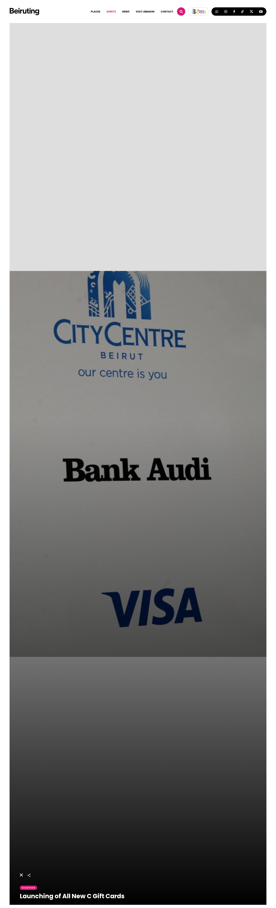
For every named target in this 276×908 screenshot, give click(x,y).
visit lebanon (145, 11)
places (95, 11)
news (126, 11)
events (111, 11)
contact (167, 11)
